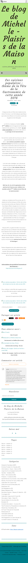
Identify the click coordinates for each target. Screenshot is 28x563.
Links (2, 455)
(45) (10, 484)
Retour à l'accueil (14, 310)
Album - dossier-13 (6, 449)
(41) (5, 486)
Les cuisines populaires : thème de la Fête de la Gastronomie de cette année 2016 (14, 89)
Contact (6, 552)
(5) (7, 513)
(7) (5, 511)
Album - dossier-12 (6, 447)
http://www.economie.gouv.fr (14, 268)
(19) (10, 496)
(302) (8, 476)
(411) (11, 471)
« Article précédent (6, 307)
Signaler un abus (13, 552)
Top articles (24, 550)
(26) (7, 490)
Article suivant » (22, 307)
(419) (11, 469)
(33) (7, 488)
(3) (9, 519)
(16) (10, 500)
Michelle (12, 419)
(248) (14, 478)
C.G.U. (20, 552)
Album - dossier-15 (6, 453)
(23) (13, 492)
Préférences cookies (21, 554)
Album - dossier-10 (6, 443)
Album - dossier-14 (6, 451)
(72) (8, 482)
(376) (7, 473)
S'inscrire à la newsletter (7, 324)
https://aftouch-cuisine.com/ (16, 529)
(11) (4, 502)
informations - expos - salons (14, 100)
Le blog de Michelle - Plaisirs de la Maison (14, 35)
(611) (10, 467)
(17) (9, 498)
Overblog (23, 546)
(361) (8, 474)
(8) (10, 509)
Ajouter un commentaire (14, 364)
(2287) (8, 465)
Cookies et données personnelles (9, 554)
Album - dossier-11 (6, 445)
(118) (12, 480)
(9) (8, 508)
